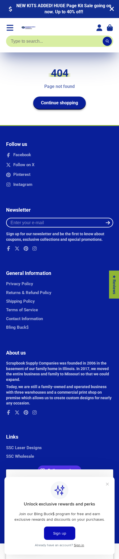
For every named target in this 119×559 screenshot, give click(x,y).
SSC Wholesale (20, 456)
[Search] (107, 41)
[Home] (28, 27)
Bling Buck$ (17, 327)
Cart (110, 27)
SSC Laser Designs (24, 447)
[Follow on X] (17, 248)
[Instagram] (34, 248)
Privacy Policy (19, 283)
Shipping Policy (20, 301)
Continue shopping (59, 102)
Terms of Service (22, 309)
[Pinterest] (26, 248)
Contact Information (24, 318)
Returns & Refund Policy (28, 292)
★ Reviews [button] (114, 284)
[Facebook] (8, 248)
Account (99, 27)
